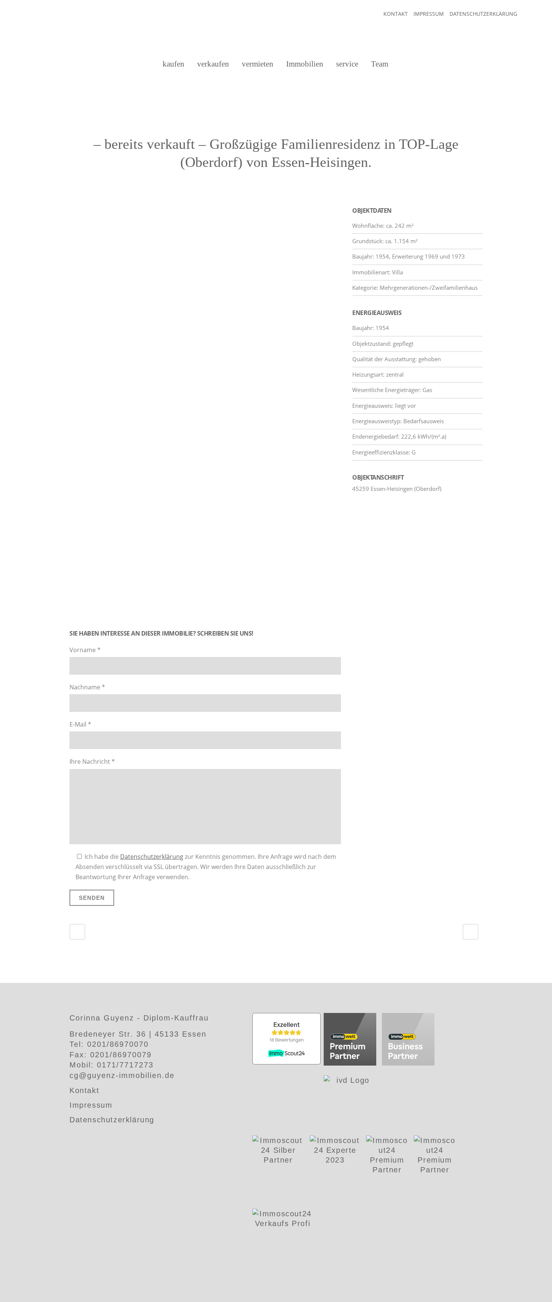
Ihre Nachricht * (92, 761)
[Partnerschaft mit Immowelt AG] (350, 1040)
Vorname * (85, 650)
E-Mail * (80, 724)
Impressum (428, 13)
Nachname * (87, 687)
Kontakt (395, 13)
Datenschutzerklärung (483, 13)
